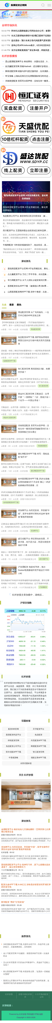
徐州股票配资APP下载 (11, 502)
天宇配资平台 (38, 729)
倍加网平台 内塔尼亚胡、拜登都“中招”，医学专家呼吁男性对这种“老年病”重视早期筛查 (34, 513)
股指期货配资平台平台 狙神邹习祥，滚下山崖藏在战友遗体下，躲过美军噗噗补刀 (25, 865)
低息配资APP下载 (9, 361)
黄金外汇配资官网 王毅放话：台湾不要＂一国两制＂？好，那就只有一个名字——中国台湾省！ (34, 397)
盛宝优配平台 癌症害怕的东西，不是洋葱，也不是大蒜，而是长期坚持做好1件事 (34, 542)
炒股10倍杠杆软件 (25, 995)
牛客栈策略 (13, 757)
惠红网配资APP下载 (38, 471)
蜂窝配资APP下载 (38, 746)
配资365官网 (13, 729)
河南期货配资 (42, 446)
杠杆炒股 (9, 994)
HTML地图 (38, 1014)
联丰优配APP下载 (13, 751)
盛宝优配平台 (43, 559)
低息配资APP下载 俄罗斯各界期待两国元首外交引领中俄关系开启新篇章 (34, 340)
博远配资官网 (35, 329)
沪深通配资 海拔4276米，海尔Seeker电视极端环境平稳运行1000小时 (33, 570)
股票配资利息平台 (13, 734)
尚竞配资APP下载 (38, 740)
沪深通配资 (43, 587)
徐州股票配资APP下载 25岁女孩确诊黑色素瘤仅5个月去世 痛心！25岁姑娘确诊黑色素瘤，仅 (34, 482)
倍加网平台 (34, 531)
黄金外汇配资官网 (9, 417)
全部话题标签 (26, 763)
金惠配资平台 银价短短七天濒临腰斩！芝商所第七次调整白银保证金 (25, 830)
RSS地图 (30, 1014)
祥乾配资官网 (13, 740)
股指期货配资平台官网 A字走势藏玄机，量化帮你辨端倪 (25, 208)
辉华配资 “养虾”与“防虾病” (12, 902)
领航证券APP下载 (38, 757)
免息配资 (38, 734)
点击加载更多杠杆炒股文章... (26, 595)
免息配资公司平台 (13, 746)
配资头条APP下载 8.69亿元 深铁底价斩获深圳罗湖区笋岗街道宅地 (26, 885)
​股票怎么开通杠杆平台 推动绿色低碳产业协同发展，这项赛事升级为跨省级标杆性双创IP (26, 981)
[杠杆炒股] (16, 4)
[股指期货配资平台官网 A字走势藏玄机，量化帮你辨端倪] (26, 196)
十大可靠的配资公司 (41, 995)
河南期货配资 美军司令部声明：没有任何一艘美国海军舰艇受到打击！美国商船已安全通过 (34, 428)
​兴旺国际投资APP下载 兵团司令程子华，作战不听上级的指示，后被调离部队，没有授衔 (26, 945)
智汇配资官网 (43, 386)
